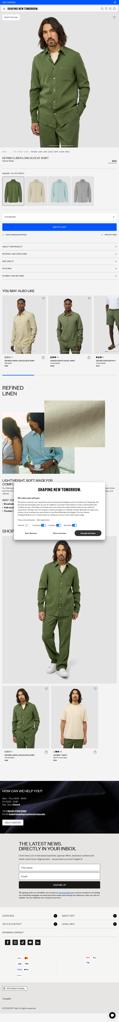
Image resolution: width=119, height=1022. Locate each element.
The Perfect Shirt (21, 152)
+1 (11, 357)
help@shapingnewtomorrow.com (27, 813)
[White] (54, 751)
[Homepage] (23, 9)
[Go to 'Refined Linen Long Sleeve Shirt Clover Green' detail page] (13, 191)
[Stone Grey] (9, 357)
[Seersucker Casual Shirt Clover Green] (70, 324)
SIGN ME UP (59, 884)
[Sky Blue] (7, 357)
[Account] (110, 9)
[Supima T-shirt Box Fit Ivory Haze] (74, 717)
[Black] (56, 751)
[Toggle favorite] (114, 17)
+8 (60, 752)
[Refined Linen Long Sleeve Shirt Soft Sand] (24, 324)
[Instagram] (14, 942)
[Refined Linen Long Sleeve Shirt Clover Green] (25, 717)
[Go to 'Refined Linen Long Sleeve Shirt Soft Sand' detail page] (36, 191)
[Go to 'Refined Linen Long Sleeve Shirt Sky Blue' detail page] (59, 191)
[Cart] (114, 9)
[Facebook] (6, 942)
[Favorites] (106, 9)
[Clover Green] (51, 357)
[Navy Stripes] (55, 357)
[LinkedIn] (37, 942)
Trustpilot (6, 998)
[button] (43, 357)
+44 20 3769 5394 (16, 810)
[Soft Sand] (5, 357)
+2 (57, 357)
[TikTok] (22, 942)
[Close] (115, 2)
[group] (59, 80)
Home (4, 152)
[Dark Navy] (53, 357)
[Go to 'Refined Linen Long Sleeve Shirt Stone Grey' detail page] (82, 191)
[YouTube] (29, 942)
